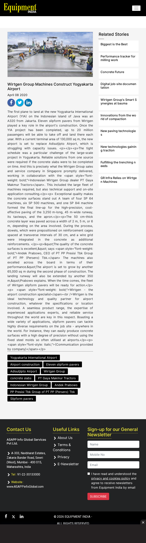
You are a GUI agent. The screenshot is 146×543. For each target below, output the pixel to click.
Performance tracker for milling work (118, 58)
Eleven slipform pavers (62, 364)
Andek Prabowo (66, 385)
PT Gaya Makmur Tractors (57, 378)
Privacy (63, 457)
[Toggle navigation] (136, 8)
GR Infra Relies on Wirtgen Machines (119, 179)
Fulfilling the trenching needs (118, 164)
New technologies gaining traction (118, 148)
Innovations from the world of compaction (118, 117)
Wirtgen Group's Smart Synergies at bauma (119, 101)
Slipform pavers (21, 399)
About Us (65, 438)
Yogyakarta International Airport (33, 357)
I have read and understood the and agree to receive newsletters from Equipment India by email (113, 480)
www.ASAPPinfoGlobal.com (25, 486)
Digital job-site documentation (118, 85)
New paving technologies (118, 132)
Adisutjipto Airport (23, 371)
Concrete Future (112, 72)
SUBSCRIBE (98, 496)
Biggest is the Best (114, 44)
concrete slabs (20, 378)
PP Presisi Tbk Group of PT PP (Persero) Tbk (42, 392)
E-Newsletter (68, 464)
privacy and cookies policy (110, 478)
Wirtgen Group (54, 371)
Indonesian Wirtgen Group (29, 385)
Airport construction (25, 364)
